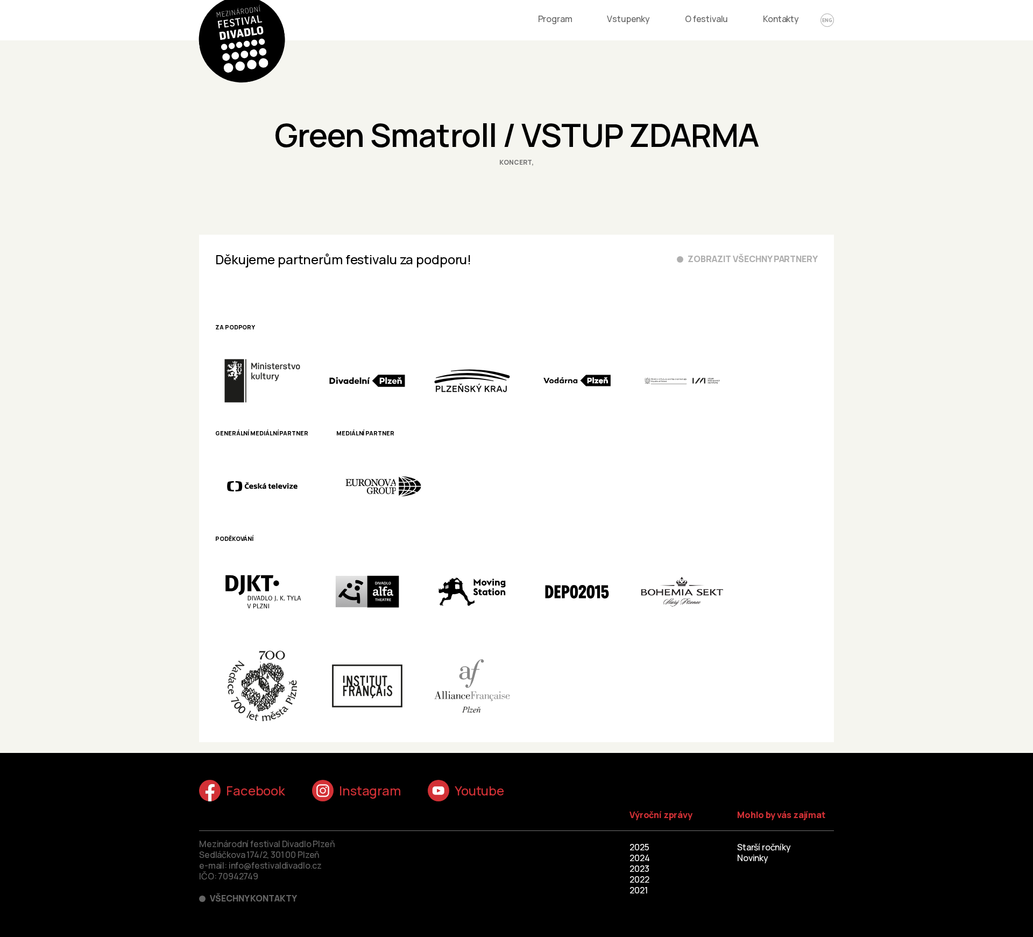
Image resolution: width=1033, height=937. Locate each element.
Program (555, 19)
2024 (639, 858)
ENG (827, 20)
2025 (639, 847)
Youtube (479, 790)
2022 (639, 879)
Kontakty (781, 19)
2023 (639, 869)
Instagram (370, 790)
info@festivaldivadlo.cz (275, 865)
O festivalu (706, 19)
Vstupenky (628, 19)
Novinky (752, 858)
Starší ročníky (764, 847)
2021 (638, 890)
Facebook (255, 790)
